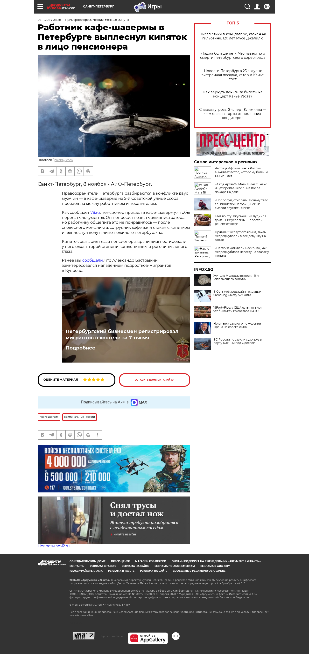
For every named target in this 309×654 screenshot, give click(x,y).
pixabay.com (63, 160)
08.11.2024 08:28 (49, 20)
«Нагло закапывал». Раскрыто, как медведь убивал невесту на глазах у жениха (242, 252)
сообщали (92, 260)
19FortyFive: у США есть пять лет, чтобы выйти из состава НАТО (237, 309)
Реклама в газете (103, 566)
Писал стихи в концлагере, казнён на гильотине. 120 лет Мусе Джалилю (232, 36)
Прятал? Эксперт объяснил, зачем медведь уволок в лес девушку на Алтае (240, 236)
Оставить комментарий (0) (155, 379)
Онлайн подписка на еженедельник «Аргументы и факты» (216, 561)
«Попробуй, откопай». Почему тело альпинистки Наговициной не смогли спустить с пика (241, 204)
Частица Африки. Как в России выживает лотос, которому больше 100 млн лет (241, 172)
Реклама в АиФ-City (215, 566)
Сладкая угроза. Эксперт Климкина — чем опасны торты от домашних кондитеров (232, 114)
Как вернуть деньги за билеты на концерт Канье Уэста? (232, 94)
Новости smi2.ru (54, 546)
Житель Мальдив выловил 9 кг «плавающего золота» (236, 277)
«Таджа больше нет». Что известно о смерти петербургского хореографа (232, 56)
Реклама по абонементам (174, 566)
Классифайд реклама (86, 570)
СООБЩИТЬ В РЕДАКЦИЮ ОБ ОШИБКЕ (199, 570)
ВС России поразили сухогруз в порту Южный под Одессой (237, 341)
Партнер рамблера (111, 636)
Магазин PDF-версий (150, 561)
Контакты (77, 566)
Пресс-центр (120, 561)
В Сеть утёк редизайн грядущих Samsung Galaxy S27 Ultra (237, 293)
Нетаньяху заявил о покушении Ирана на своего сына (237, 325)
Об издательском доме (87, 561)
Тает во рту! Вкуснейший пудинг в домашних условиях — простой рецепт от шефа (240, 220)
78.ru (95, 212)
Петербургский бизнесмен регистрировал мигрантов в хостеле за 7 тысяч (122, 334)
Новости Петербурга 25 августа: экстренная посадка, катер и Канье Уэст (233, 75)
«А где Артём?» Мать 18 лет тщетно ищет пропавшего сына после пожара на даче (241, 188)
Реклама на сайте (135, 566)
